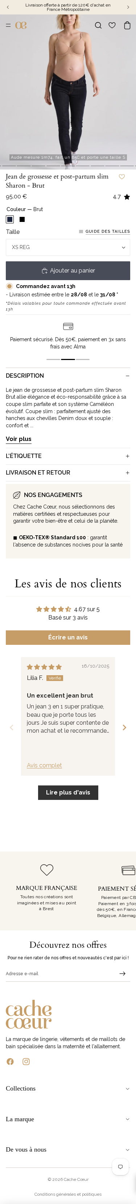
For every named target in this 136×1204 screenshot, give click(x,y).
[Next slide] (124, 727)
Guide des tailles (108, 231)
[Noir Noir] (22, 219)
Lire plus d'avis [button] (68, 792)
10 (112, 166)
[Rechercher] (98, 25)
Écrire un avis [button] (68, 637)
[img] (44, 667)
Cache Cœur (76, 1179)
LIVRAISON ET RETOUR (38, 472)
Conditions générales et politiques (68, 1194)
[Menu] (8, 25)
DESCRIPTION (25, 375)
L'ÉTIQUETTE (24, 456)
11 (127, 166)
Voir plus (19, 439)
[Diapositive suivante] (122, 891)
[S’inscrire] (122, 973)
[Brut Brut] (10, 219)
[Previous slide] (11, 727)
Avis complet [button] (44, 765)
